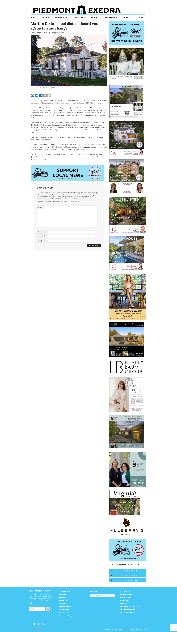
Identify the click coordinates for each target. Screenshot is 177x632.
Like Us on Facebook (130, 571)
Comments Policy (82, 199)
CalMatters (124, 600)
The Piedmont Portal (128, 613)
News (44, 17)
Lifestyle (79, 17)
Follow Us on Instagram (130, 580)
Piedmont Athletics (127, 610)
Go (48, 609)
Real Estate (110, 17)
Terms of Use (64, 613)
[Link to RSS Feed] (43, 623)
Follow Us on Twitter (130, 575)
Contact (141, 17)
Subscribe (62, 604)
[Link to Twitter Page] (35, 623)
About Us (62, 594)
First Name (41, 231)
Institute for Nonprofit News (138, 629)
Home (33, 17)
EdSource (123, 604)
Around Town (61, 17)
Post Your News (65, 607)
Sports (94, 17)
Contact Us (63, 600)
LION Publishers (126, 594)
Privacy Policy (64, 610)
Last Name (41, 235)
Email (40, 240)
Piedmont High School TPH (130, 607)
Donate (126, 17)
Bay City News (125, 597)
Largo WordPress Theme (113, 629)
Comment (40, 207)
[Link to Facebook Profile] (31, 623)
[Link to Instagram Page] (39, 623)
